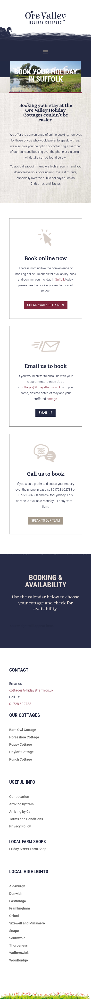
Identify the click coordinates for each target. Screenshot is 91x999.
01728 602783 (20, 704)
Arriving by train (21, 804)
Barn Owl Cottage (22, 730)
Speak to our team (45, 520)
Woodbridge (18, 960)
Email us (45, 413)
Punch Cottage (20, 759)
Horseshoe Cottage (24, 737)
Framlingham (19, 908)
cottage (52, 399)
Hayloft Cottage (21, 752)
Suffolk (60, 279)
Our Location (19, 797)
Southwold (17, 938)
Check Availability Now (45, 305)
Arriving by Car (20, 811)
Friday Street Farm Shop (27, 849)
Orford (14, 916)
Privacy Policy (20, 826)
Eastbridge (17, 901)
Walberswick (19, 953)
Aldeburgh (17, 886)
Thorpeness (18, 945)
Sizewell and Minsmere (27, 923)
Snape (14, 931)
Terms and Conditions (26, 819)
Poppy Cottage (20, 744)
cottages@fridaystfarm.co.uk (41, 387)
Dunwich (15, 894)
